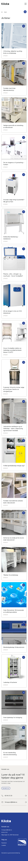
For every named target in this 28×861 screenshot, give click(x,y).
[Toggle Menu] (21, 4)
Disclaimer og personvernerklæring (10, 853)
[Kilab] (7, 4)
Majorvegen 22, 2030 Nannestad (9, 834)
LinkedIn (3, 845)
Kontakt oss (6, 788)
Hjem (5, 12)
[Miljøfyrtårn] (22, 845)
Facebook (4, 843)
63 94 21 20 (8, 795)
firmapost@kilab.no (11, 802)
